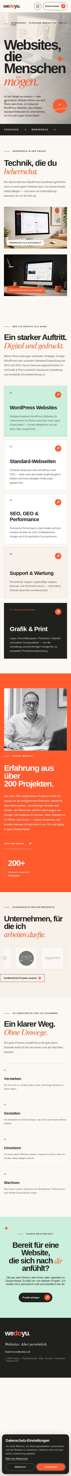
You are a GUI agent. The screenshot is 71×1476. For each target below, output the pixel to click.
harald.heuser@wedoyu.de (17, 1352)
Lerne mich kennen (14, 843)
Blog (41, 1358)
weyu (11, 6)
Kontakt (49, 1358)
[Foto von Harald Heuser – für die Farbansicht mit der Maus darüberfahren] (35, 719)
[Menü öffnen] (37, 6)
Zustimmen (50, 1467)
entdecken (60, 109)
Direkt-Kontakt (52, 6)
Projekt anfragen (31, 1297)
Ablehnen (20, 1467)
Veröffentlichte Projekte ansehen (20, 978)
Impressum (60, 1358)
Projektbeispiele (29, 1358)
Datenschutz (12, 1361)
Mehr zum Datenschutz (17, 1458)
